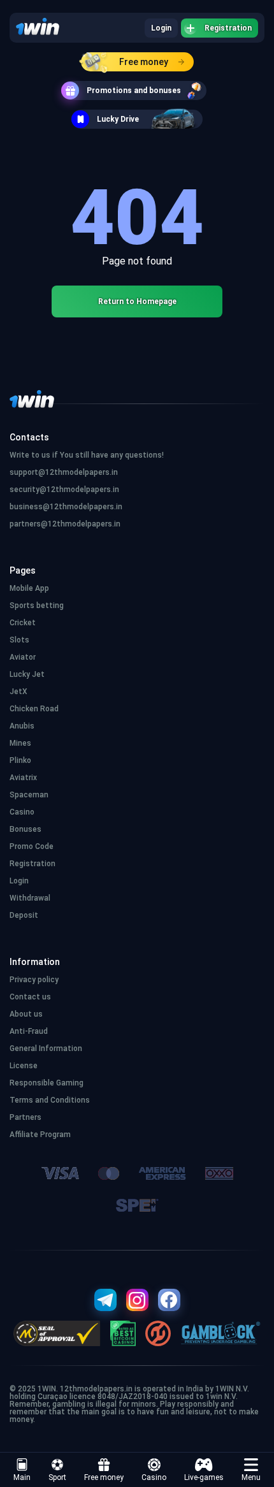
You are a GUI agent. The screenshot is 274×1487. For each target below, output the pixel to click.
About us (26, 1014)
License (24, 1066)
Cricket (23, 623)
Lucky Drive (118, 119)
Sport (57, 1477)
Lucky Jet (27, 674)
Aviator (23, 657)
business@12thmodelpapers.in (66, 506)
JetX (18, 691)
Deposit (24, 915)
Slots (19, 640)
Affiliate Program (40, 1134)
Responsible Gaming (46, 1083)
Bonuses (25, 829)
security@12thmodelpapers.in (64, 489)
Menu (251, 1477)
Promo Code (32, 846)
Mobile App (29, 588)
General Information (46, 1048)
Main (22, 1477)
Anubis (22, 726)
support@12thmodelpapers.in (64, 472)
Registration (228, 28)
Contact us (30, 997)
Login (161, 28)
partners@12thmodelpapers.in (65, 523)
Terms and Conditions (50, 1100)
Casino (153, 1477)
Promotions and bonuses (134, 90)
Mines (20, 743)
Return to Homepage (137, 301)
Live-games (204, 1477)
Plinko (20, 760)
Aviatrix (23, 777)
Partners (25, 1117)
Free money (143, 62)
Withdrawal (30, 898)
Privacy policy (34, 979)
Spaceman (29, 795)
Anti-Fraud (29, 1031)
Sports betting (37, 605)
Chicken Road (34, 709)
